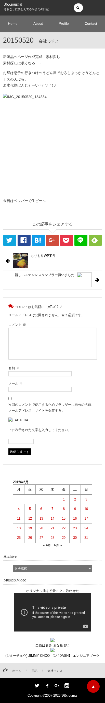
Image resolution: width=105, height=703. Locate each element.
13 (41, 518)
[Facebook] (47, 686)
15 (63, 518)
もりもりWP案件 (43, 256)
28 (52, 538)
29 (63, 538)
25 (19, 538)
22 (63, 528)
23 (75, 528)
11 (18, 518)
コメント (17, 325)
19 (30, 528)
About (38, 23)
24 (86, 528)
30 (75, 538)
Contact (91, 23)
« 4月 (47, 545)
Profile (64, 23)
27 (41, 538)
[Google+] (57, 686)
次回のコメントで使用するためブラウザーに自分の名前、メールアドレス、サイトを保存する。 (51, 407)
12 (30, 518)
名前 (13, 368)
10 (86, 509)
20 (41, 528)
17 (86, 518)
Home (13, 23)
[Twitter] (37, 686)
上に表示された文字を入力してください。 (39, 430)
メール (15, 383)
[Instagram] (66, 686)
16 (75, 518)
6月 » (58, 545)
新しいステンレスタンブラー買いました (44, 275)
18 (19, 528)
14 (52, 518)
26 (30, 538)
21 (52, 528)
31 (86, 538)
